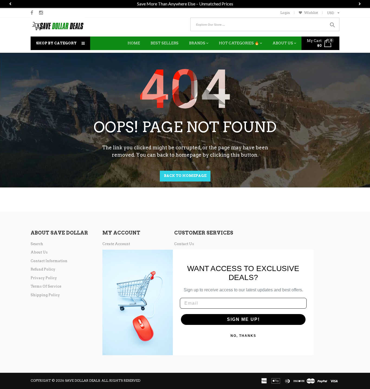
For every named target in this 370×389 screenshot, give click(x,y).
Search (37, 244)
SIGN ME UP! (243, 319)
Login (285, 13)
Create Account (116, 244)
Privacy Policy (44, 278)
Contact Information (49, 261)
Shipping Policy (45, 295)
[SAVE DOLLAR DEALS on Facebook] (32, 12)
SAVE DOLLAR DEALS (82, 380)
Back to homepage (185, 176)
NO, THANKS (243, 336)
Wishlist (311, 13)
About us (39, 252)
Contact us (184, 244)
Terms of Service (46, 286)
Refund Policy (43, 269)
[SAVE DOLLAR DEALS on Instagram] (41, 12)
